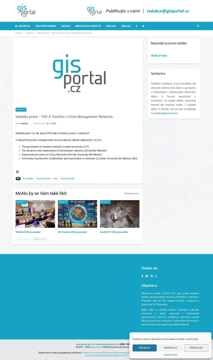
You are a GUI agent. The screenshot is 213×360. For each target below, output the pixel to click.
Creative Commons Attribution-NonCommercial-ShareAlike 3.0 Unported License (122, 352)
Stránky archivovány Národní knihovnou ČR (106, 355)
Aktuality (21, 109)
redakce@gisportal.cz (166, 113)
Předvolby (196, 347)
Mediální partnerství (88, 26)
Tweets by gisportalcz (89, 268)
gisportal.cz (96, 347)
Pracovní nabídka (67, 178)
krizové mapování (44, 178)
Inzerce (65, 26)
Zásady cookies (170, 354)
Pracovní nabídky (45, 26)
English (126, 26)
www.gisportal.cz (85, 344)
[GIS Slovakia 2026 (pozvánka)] (77, 214)
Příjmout (144, 347)
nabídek (97, 140)
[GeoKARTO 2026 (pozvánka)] (119, 214)
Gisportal (24, 26)
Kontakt (111, 26)
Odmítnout (170, 347)
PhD (55, 178)
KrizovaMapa (28, 178)
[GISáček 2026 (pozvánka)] (35, 214)
